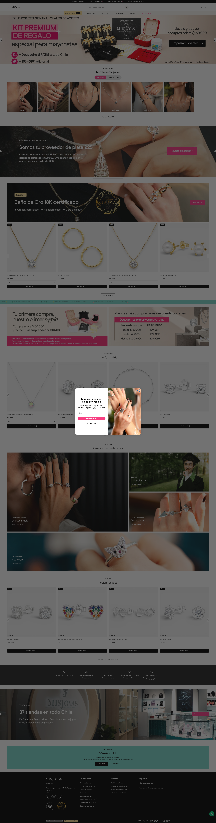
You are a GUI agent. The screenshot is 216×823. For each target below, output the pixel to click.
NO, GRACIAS (91, 423)
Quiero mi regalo (91, 418)
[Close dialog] (139, 390)
